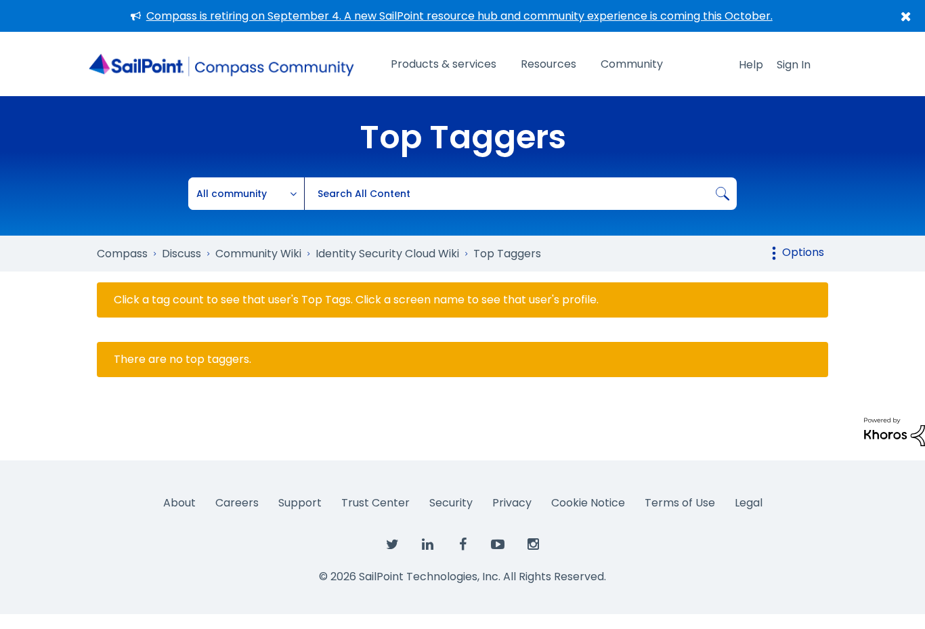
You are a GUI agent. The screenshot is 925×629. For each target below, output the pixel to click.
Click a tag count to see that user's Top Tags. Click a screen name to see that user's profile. (356, 299)
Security (451, 503)
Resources (548, 64)
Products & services (443, 64)
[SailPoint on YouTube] (497, 545)
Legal (748, 503)
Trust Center (375, 503)
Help (751, 64)
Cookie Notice (588, 503)
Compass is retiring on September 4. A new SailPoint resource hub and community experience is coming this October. (459, 16)
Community (632, 64)
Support (300, 503)
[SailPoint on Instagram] (532, 545)
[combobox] (520, 193)
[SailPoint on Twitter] (392, 545)
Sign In (794, 64)
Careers (237, 503)
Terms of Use (680, 503)
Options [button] (803, 252)
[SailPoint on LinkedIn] (427, 545)
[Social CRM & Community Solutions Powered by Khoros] (894, 431)
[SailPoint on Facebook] (462, 545)
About (179, 503)
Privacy (512, 503)
